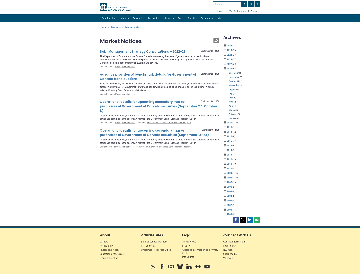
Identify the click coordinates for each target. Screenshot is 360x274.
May (231, 101)
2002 (229, 205)
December (234, 72)
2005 (229, 191)
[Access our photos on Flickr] (198, 268)
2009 (229, 173)
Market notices (133, 27)
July (230, 93)
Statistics (192, 18)
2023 (229, 59)
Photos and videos (110, 249)
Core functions (109, 18)
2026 (229, 45)
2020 (229, 122)
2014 (229, 150)
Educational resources (112, 253)
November (234, 77)
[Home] (115, 7)
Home (103, 27)
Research (169, 18)
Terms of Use (189, 241)
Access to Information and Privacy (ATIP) (200, 251)
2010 (229, 168)
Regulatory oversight (211, 18)
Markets (125, 18)
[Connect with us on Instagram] (171, 268)
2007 (229, 182)
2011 (229, 163)
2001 (229, 209)
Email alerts (229, 245)
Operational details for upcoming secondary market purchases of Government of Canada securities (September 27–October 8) (158, 106)
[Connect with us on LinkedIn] (189, 268)
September (234, 85)
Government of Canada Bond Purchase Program (169, 122)
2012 (229, 159)
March (232, 110)
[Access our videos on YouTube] (207, 268)
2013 (229, 154)
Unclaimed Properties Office (156, 249)
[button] (236, 220)
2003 (229, 200)
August (232, 89)
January (232, 118)
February (233, 114)
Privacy (186, 245)
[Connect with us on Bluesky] (180, 268)
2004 (229, 195)
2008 (229, 177)
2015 (229, 145)
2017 (229, 136)
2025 (229, 50)
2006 (229, 186)
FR (250, 4)
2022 (229, 64)
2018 (229, 131)
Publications (154, 18)
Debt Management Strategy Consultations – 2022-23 (142, 51)
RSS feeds (228, 249)
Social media (230, 253)
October (233, 81)
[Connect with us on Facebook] (162, 268)
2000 (229, 214)
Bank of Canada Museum (154, 241)
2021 (229, 68)
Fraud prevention (109, 258)
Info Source (188, 256)
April (231, 106)
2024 (229, 54)
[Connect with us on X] (153, 268)
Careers (254, 11)
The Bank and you (238, 11)
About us (221, 11)
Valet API (228, 258)
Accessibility (106, 245)
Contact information (234, 241)
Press (180, 18)
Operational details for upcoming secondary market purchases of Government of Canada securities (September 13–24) (154, 132)
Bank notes (138, 18)
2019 (229, 127)
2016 (229, 140)
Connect (148, 245)
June (231, 97)
